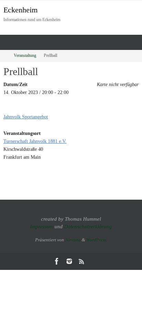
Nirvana (73, 239)
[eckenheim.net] (69, 261)
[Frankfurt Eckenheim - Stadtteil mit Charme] (56, 261)
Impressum (41, 226)
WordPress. (96, 239)
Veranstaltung (25, 55)
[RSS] (81, 261)
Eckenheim (20, 10)
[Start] (4, 55)
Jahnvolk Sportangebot (25, 116)
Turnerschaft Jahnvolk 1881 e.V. (35, 141)
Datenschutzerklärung (88, 226)
